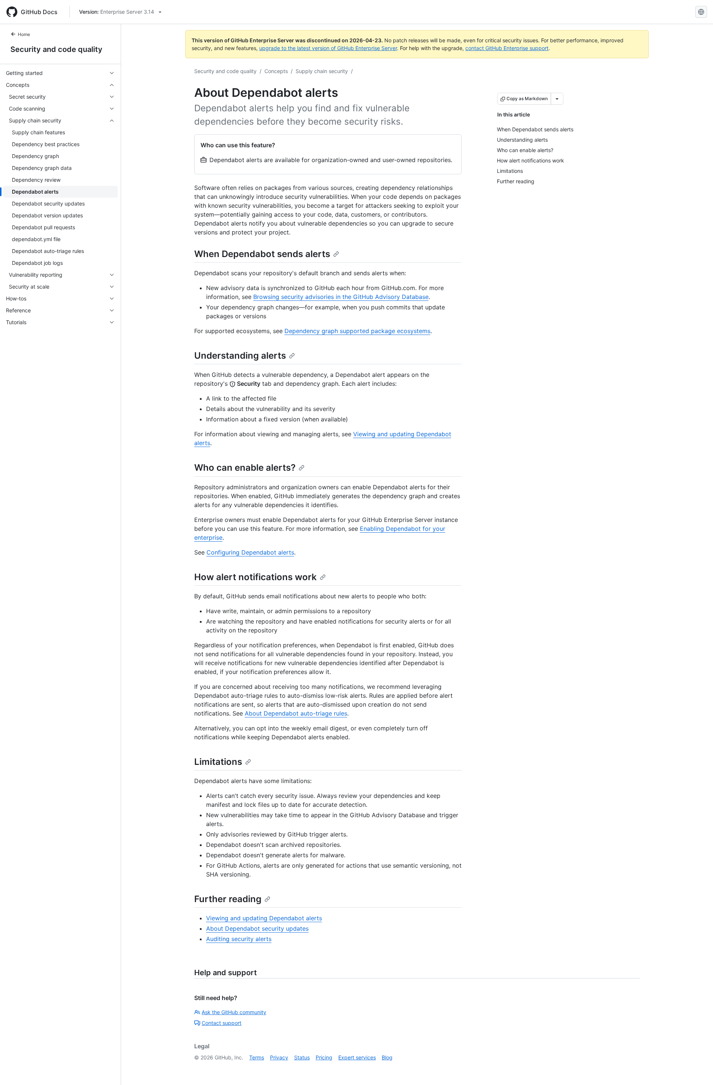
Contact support (221, 1023)
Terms (256, 1057)
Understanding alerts (240, 355)
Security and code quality (56, 49)
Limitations (218, 761)
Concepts (276, 71)
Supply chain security (322, 71)
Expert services (357, 1057)
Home (24, 34)
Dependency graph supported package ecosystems (357, 331)
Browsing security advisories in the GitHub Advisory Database (341, 296)
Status (302, 1057)
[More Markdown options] (557, 99)
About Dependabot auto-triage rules (296, 713)
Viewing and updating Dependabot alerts (264, 918)
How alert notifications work (255, 577)
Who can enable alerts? (245, 467)
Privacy (279, 1057)
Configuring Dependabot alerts (250, 552)
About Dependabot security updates (257, 928)
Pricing (324, 1057)
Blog (387, 1057)
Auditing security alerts (238, 939)
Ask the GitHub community (234, 1012)
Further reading (227, 899)
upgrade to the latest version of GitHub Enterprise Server (328, 48)
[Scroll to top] (696, 1068)
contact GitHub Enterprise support (506, 48)
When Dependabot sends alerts (262, 254)
